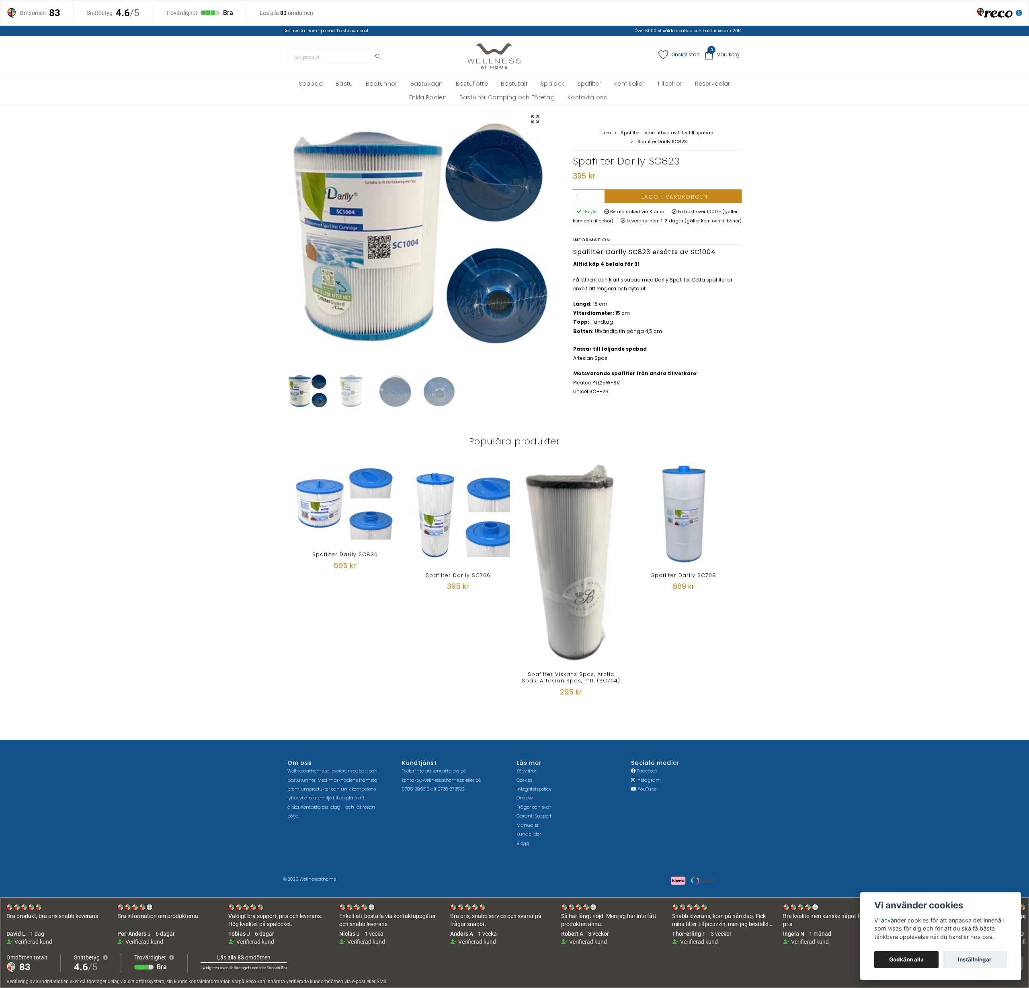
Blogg (523, 843)
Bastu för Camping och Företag (507, 97)
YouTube (646, 789)
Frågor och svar (534, 807)
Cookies (524, 780)
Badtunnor (382, 84)
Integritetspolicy (534, 789)
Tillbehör (669, 84)
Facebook (646, 771)
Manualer (528, 825)
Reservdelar (712, 84)
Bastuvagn (426, 84)
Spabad (311, 84)
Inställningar (975, 959)
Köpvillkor (526, 771)
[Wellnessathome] (494, 56)
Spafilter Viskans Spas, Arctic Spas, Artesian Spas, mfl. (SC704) (571, 677)
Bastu (344, 84)
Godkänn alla (906, 959)
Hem (606, 132)
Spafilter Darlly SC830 (345, 554)
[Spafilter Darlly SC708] (684, 514)
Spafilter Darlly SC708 (683, 575)
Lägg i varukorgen (675, 196)
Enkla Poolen (428, 97)
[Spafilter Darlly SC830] (345, 503)
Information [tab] (591, 239)
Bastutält (514, 84)
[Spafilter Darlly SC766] (458, 514)
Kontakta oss (587, 97)
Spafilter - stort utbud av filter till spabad (667, 132)
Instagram (648, 780)
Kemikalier (629, 84)
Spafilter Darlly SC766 (458, 575)
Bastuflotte (472, 84)
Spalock (552, 84)
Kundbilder (529, 834)
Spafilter (589, 84)
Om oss (525, 798)
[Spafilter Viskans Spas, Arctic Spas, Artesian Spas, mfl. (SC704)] (571, 563)
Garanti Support (534, 816)
